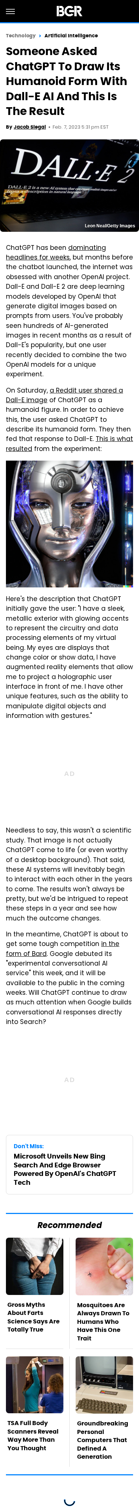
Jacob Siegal (30, 127)
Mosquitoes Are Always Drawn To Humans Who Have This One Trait (103, 1321)
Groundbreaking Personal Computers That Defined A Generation (102, 1440)
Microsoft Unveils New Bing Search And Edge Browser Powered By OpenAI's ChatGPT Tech (65, 1169)
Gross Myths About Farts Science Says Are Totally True (33, 1317)
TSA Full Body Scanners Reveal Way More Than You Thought (33, 1435)
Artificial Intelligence (71, 36)
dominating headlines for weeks (56, 253)
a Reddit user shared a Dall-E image (64, 396)
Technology (21, 36)
